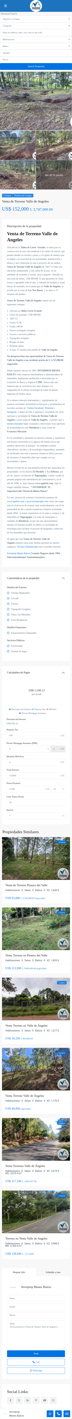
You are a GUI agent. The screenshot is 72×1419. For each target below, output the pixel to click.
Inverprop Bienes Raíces (36, 1287)
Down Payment (13, 783)
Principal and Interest (16, 719)
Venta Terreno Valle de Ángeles (24, 1095)
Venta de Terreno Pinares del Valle (26, 885)
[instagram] (53, 1400)
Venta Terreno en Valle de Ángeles (26, 1025)
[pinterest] (36, 1400)
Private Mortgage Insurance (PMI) (22, 743)
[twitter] (19, 1400)
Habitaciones (9, 39)
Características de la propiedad (23, 578)
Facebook (39, 408)
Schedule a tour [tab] (53, 1272)
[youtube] (44, 1400)
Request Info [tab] (19, 1272)
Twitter (30, 408)
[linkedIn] (27, 1400)
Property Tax (12, 729)
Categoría (7, 25)
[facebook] (10, 1400)
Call (38, 1362)
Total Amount (13, 770)
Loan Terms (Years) (15, 796)
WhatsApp (37, 1370)
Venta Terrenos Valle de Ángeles (25, 1166)
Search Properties (36, 66)
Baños (5, 46)
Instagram (11, 412)
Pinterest (49, 408)
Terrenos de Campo (23, 195)
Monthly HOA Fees (15, 756)
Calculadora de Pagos (18, 672)
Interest (10, 810)
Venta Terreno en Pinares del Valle (26, 955)
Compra (7, 195)
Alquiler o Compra (11, 19)
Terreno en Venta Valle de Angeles (26, 1238)
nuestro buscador (15, 423)
